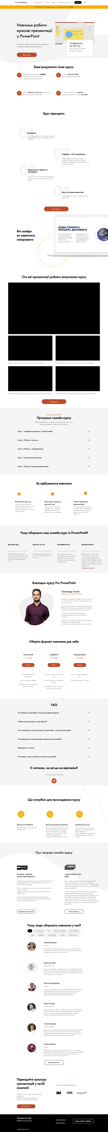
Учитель (62, 935)
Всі (30, 931)
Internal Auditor (52, 935)
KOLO (71, 7)
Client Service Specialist (59, 931)
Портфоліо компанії (66, 603)
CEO (48, 931)
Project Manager (39, 931)
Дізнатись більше (84, 610)
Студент (33, 935)
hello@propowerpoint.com (24, 1121)
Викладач (41, 935)
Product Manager (74, 931)
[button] (26, 1106)
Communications (73, 935)
